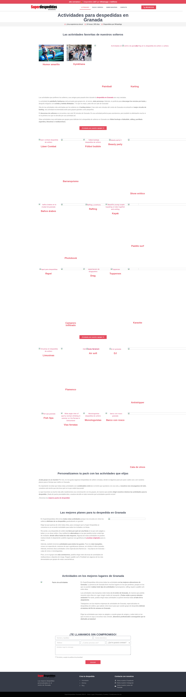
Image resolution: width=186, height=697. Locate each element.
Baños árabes (48, 211)
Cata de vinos (137, 467)
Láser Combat (48, 146)
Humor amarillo (51, 64)
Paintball (107, 86)
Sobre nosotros (111, 7)
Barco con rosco (115, 420)
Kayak (115, 213)
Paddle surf (137, 246)
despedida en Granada (105, 97)
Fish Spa (48, 418)
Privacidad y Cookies (101, 694)
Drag (93, 275)
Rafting (93, 209)
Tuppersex (115, 273)
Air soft (93, 353)
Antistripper (137, 402)
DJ (115, 353)
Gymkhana (79, 64)
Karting (135, 86)
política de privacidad (76, 657)
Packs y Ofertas (97, 7)
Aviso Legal (90, 694)
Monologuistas (93, 420)
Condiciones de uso (115, 694)
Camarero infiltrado (70, 324)
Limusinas (48, 355)
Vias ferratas (71, 424)
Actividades (85, 7)
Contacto (123, 7)
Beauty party (115, 144)
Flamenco (70, 389)
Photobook (71, 258)
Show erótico (137, 193)
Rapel (48, 273)
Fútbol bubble (93, 146)
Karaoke (137, 322)
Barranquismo (71, 181)
